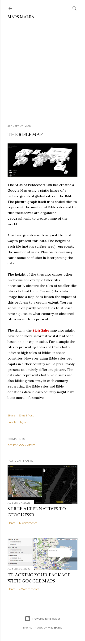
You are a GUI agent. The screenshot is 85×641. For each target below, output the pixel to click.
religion (22, 422)
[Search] (74, 7)
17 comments (28, 523)
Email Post (26, 415)
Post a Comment (21, 445)
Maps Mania (21, 17)
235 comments (29, 589)
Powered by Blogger (46, 618)
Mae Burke (55, 627)
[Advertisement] (42, 70)
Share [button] (11, 415)
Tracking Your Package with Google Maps (39, 578)
